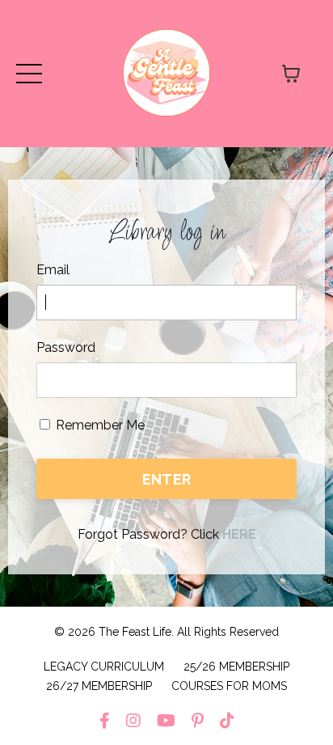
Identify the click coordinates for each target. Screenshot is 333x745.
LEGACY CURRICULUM (104, 666)
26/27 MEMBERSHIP (99, 685)
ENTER (166, 479)
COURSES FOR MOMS (229, 685)
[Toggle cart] (291, 74)
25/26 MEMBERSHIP (236, 666)
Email (53, 269)
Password (65, 347)
